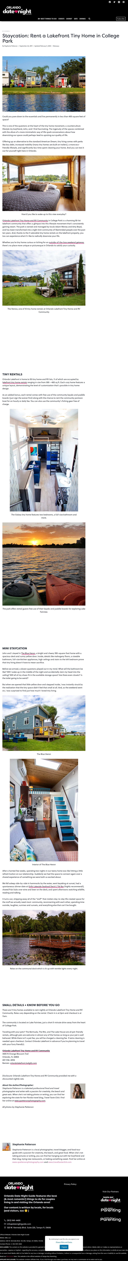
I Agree (64, 1247)
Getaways (56, 46)
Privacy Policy (70, 1184)
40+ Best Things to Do (47, 19)
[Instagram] (119, 2)
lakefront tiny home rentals (14, 382)
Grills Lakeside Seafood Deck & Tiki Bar (46, 886)
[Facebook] (110, 2)
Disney (69, 19)
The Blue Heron (28, 653)
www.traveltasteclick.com (59, 1162)
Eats (76, 19)
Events (61, 19)
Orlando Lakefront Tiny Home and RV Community (25, 220)
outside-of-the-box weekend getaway (66, 242)
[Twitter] (114, 2)
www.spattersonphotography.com (29, 1100)
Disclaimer (10, 1256)
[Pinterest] (124, 2)
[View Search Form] (89, 19)
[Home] (2, 31)
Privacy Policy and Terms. (64, 1242)
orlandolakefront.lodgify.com (23, 1063)
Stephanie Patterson (11, 46)
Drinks (83, 19)
